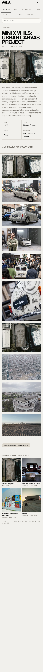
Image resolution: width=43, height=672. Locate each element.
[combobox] (21, 21)
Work (15, 9)
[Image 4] (11, 78)
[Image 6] (19, 78)
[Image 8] (27, 78)
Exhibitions (26, 9)
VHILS (6, 3)
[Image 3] (7, 78)
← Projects (6, 28)
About (21, 15)
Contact (30, 15)
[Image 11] (38, 78)
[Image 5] (15, 78)
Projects (6, 9)
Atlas (5, 15)
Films (38, 9)
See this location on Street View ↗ (16, 445)
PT (38, 3)
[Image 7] (23, 78)
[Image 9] (30, 78)
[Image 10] (34, 78)
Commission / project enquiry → (19, 146)
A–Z (12, 15)
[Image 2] (4, 78)
